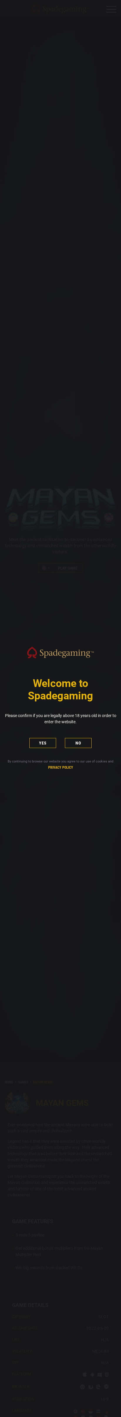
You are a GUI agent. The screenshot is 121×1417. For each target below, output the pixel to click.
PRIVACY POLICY (60, 767)
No (78, 743)
